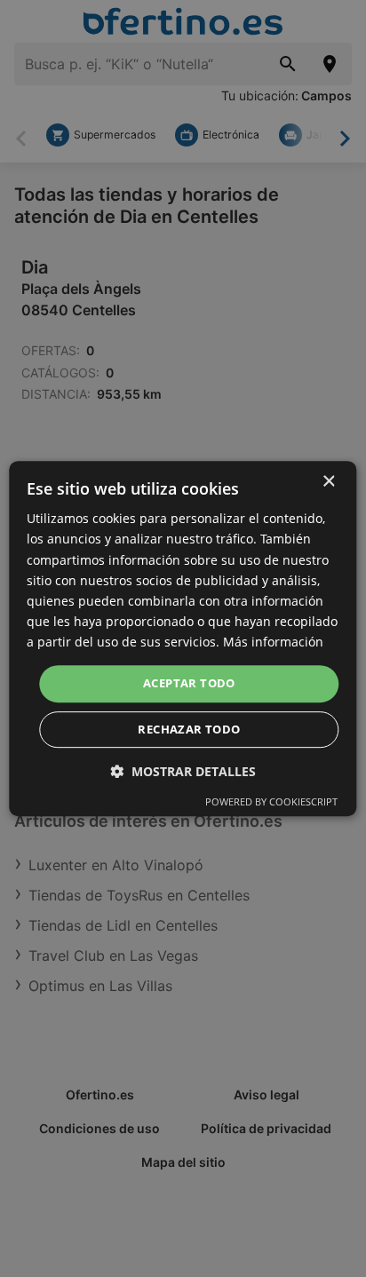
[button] (183, 771)
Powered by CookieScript (271, 801)
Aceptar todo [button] (189, 683)
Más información (273, 641)
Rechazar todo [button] (189, 729)
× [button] (328, 481)
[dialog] (182, 638)
